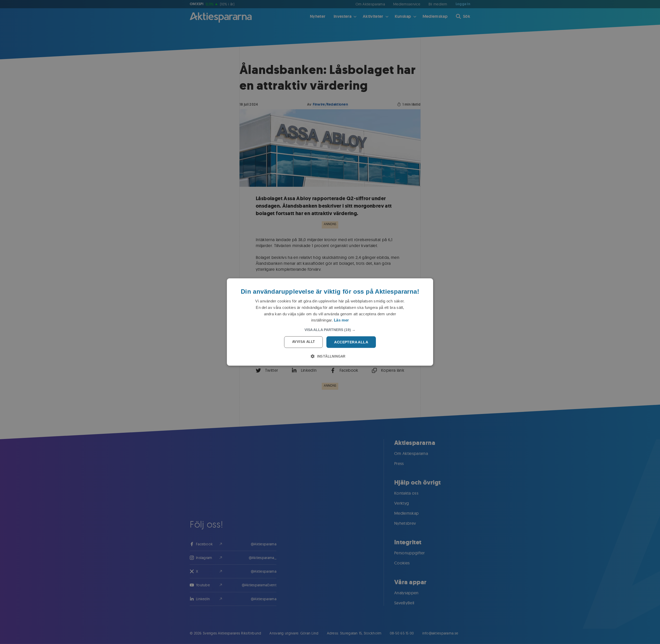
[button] (330, 329)
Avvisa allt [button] (303, 342)
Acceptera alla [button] (351, 342)
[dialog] (330, 322)
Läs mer (341, 320)
